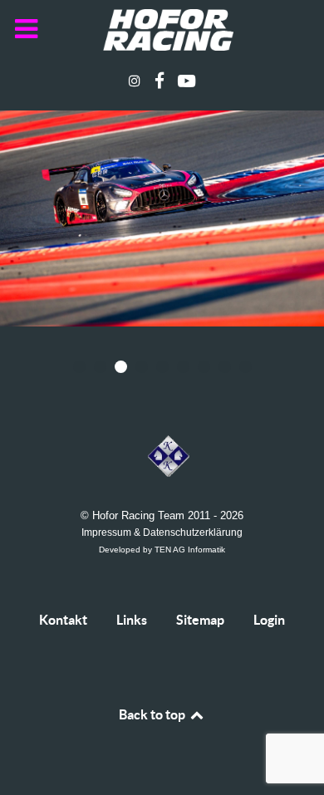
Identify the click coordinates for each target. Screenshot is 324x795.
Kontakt (63, 619)
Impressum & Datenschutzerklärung (162, 532)
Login (269, 619)
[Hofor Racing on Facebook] (161, 81)
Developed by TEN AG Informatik (162, 549)
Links (131, 619)
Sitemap (200, 619)
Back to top (153, 714)
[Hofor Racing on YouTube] (187, 81)
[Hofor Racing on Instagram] (136, 81)
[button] (79, 367)
